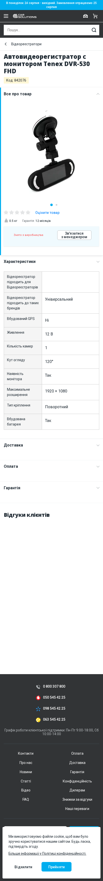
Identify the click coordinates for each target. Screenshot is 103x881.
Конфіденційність (77, 781)
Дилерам (77, 790)
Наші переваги (77, 809)
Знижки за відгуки (77, 799)
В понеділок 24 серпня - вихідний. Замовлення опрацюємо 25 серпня (51, 5)
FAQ (25, 799)
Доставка (13, 445)
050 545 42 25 (54, 697)
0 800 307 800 (54, 686)
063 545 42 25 (54, 719)
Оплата (11, 466)
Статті (26, 781)
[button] (51, 205)
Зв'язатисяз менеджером (74, 235)
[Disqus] (51, 585)
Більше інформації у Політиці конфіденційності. (47, 853)
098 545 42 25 (54, 708)
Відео (25, 790)
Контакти (26, 753)
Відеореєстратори (26, 44)
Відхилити (23, 867)
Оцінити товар (47, 213)
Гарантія (12, 488)
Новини (26, 772)
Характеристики (20, 261)
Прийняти (56, 867)
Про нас (26, 763)
